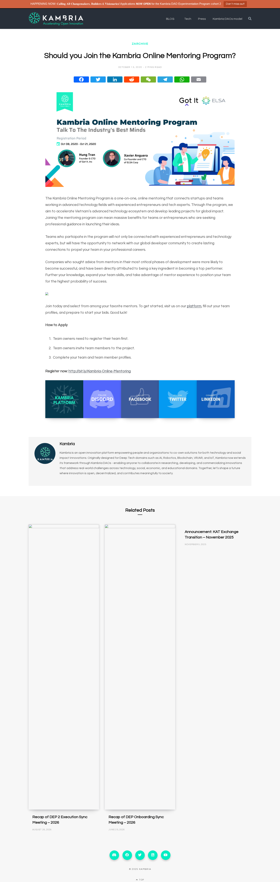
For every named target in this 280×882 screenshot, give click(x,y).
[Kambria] (56, 18)
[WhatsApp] (182, 79)
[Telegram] (165, 79)
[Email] (198, 79)
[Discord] (114, 855)
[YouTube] (165, 855)
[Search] (249, 18)
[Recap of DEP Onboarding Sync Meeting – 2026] (140, 667)
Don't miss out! (235, 3)
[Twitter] (98, 79)
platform (194, 306)
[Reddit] (131, 79)
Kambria (67, 444)
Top (141, 880)
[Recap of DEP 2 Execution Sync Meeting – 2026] (64, 667)
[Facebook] (81, 79)
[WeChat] (148, 79)
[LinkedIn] (114, 79)
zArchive (140, 43)
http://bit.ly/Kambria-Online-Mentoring (99, 371)
